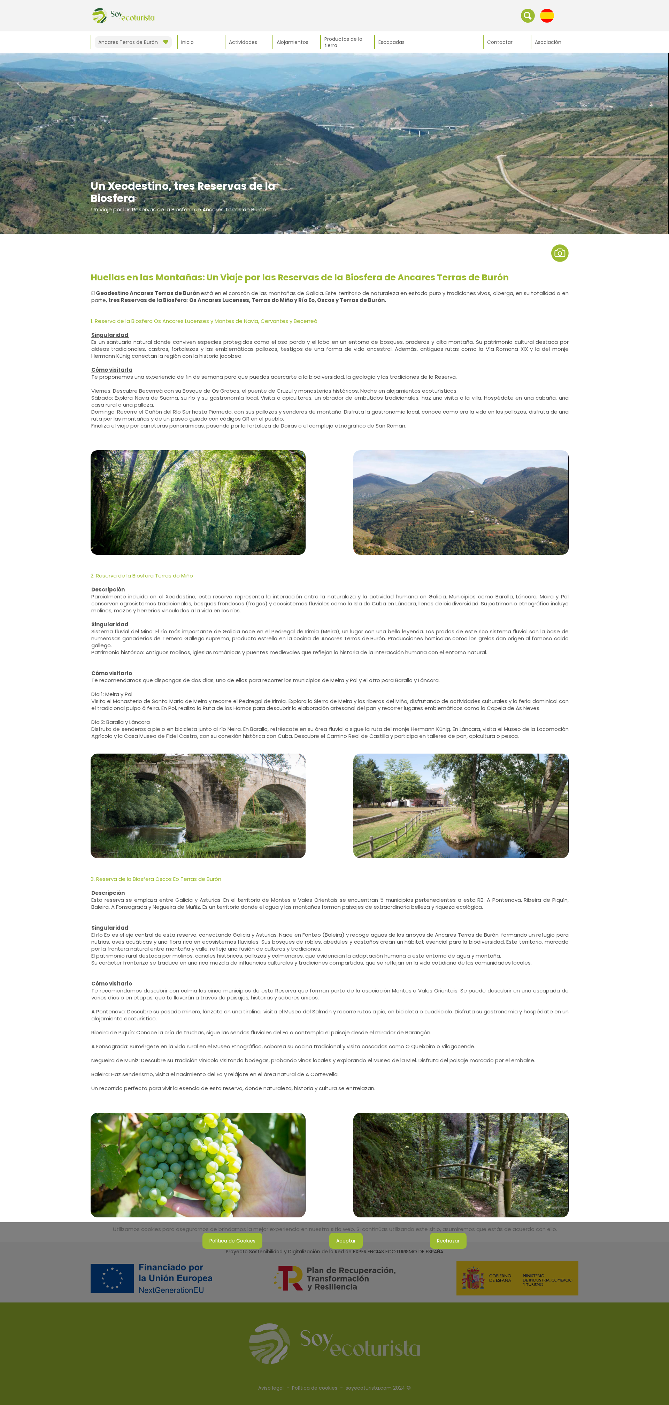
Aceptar (346, 1240)
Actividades (243, 42)
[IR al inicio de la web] (123, 15)
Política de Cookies (232, 1240)
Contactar (500, 42)
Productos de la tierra (343, 42)
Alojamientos (292, 42)
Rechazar (448, 1240)
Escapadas (391, 42)
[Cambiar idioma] (547, 15)
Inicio (187, 42)
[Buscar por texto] (528, 15)
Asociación (548, 42)
